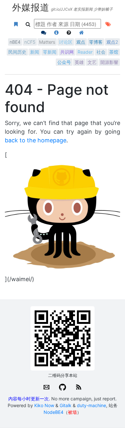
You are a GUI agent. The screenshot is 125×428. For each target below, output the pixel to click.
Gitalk (65, 405)
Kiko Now (44, 405)
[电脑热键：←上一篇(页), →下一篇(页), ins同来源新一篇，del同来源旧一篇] (69, 32)
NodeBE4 (53, 412)
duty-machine (91, 405)
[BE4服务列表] (81, 32)
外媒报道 (30, 6)
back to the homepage (35, 140)
